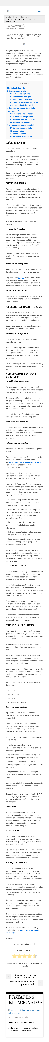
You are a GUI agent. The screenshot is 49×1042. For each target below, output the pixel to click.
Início (8, 17)
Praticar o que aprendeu (21, 117)
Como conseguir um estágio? (20, 125)
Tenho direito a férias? (21, 99)
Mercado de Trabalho (20, 122)
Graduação (23, 1017)
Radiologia (18, 25)
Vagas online (17, 131)
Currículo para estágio (21, 128)
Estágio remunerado (16, 91)
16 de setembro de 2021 (15, 27)
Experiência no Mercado (21, 114)
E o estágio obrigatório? (21, 105)
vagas (21, 278)
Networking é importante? (22, 119)
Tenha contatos (18, 134)
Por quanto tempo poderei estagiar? (23, 102)
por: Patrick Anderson (15, 29)
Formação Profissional (21, 136)
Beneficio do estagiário (21, 97)
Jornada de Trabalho (20, 94)
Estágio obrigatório (16, 88)
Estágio (24, 17)
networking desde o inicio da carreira (25, 462)
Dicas (15, 17)
